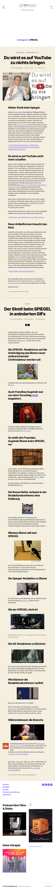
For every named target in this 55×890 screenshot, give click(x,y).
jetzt (11, 265)
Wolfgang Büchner (31, 774)
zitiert (24, 635)
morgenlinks (20, 52)
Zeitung (27, 303)
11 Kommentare (41, 319)
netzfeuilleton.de (12, 886)
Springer (25, 774)
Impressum (7, 795)
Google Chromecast (14, 283)
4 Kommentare (41, 67)
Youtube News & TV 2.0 (32, 52)
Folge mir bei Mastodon (35, 846)
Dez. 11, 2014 (30, 67)
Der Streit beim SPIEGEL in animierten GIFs (27, 311)
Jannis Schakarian (18, 67)
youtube (26, 291)
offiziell (19, 112)
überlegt (22, 341)
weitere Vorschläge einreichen (18, 754)
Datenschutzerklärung (11, 792)
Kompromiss (12, 709)
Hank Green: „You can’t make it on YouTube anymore (26, 217)
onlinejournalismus (14, 291)
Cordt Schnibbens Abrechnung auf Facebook (23, 145)
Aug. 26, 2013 (30, 319)
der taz (37, 477)
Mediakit (6, 787)
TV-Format (27, 431)
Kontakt (6, 790)
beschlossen (25, 601)
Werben (6, 784)
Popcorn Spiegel (22, 125)
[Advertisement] (27, 28)
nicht (35, 395)
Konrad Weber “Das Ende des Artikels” (22, 271)
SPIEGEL (22, 291)
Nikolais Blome (13, 774)
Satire (12, 385)
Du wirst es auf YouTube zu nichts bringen (27, 60)
